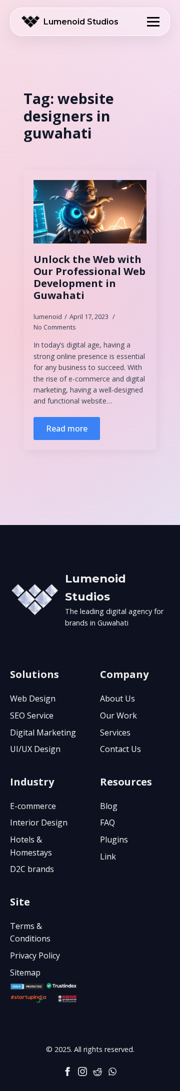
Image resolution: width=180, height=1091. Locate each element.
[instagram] (82, 1071)
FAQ (107, 822)
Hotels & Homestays (31, 846)
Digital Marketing (43, 732)
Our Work (118, 715)
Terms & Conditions (30, 932)
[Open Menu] (153, 22)
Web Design (33, 698)
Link (108, 856)
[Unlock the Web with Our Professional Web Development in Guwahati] (90, 212)
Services (115, 732)
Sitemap (25, 972)
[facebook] (67, 1071)
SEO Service (32, 715)
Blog (109, 806)
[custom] (97, 1071)
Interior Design (39, 822)
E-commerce (33, 806)
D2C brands (32, 869)
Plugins (114, 839)
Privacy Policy (35, 955)
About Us (117, 698)
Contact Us (120, 749)
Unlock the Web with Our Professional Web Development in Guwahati (90, 278)
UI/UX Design (35, 749)
